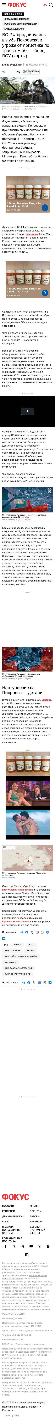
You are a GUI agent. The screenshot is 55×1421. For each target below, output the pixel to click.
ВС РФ (31, 950)
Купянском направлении (16, 921)
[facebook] (5, 1246)
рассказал (32, 234)
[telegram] (22, 1246)
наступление (13, 950)
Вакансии (36, 1221)
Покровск (11, 962)
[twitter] (14, 1246)
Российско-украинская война (20, 24)
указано (46, 699)
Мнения (35, 1205)
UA (45, 4)
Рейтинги (8, 1211)
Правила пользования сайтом (11, 1229)
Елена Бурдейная (12, 64)
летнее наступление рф (18, 974)
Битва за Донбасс (14, 29)
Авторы (35, 1216)
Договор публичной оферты (37, 1229)
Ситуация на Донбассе (16, 19)
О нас (6, 1221)
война (18, 945)
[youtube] (31, 1246)
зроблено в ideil (11, 1416)
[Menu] (4, 4)
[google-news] (48, 1246)
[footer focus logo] (15, 1197)
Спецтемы (37, 1211)
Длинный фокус (13, 1216)
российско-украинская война (21, 956)
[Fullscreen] (49, 491)
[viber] (39, 1246)
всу (32, 945)
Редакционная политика (12, 1240)
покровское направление (19, 968)
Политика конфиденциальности (20, 1406)
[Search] (50, 4)
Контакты (7, 1410)
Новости (8, 1205)
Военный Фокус (13, 14)
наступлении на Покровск (17, 889)
